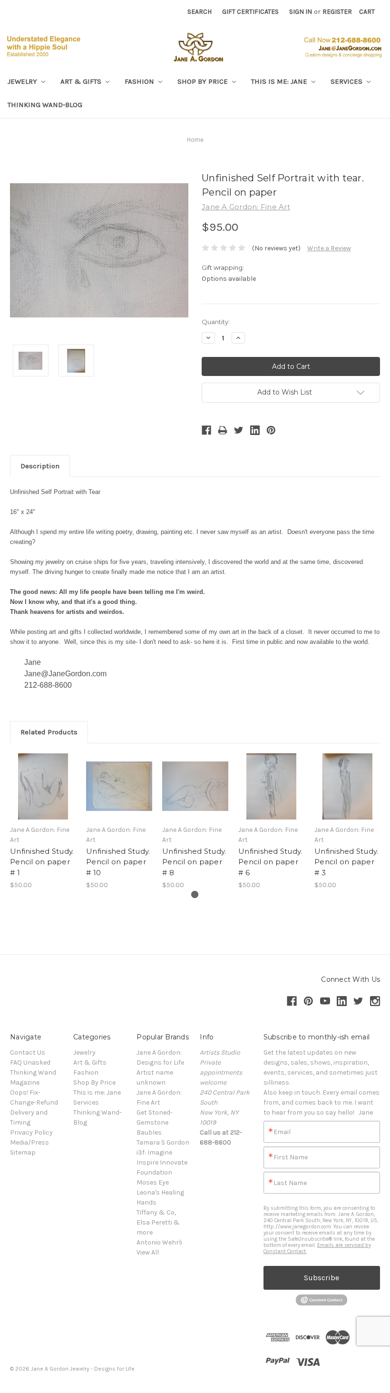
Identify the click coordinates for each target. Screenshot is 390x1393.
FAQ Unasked (30, 1062)
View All (147, 1252)
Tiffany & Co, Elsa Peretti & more (158, 1222)
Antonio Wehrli (159, 1242)
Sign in (300, 12)
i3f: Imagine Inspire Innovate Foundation (161, 1162)
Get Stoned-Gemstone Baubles (154, 1122)
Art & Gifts (81, 81)
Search (199, 12)
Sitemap (23, 1152)
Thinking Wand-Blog (45, 104)
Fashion (140, 81)
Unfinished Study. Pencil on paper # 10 (118, 862)
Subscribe (321, 1277)
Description (39, 466)
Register (337, 12)
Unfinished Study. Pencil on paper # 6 (270, 862)
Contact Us (27, 1052)
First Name (290, 1157)
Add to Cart (43, 795)
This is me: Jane (280, 81)
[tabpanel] (43, 821)
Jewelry (23, 81)
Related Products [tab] (49, 732)
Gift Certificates (250, 12)
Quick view (43, 778)
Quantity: (216, 322)
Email (282, 1132)
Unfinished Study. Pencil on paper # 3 (346, 862)
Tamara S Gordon (162, 1142)
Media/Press (29, 1142)
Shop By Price (203, 81)
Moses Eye (152, 1182)
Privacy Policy (31, 1132)
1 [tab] (194, 894)
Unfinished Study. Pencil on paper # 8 (194, 862)
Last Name (290, 1183)
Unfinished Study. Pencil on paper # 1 (42, 862)
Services (347, 81)
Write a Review (329, 248)
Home (195, 139)
